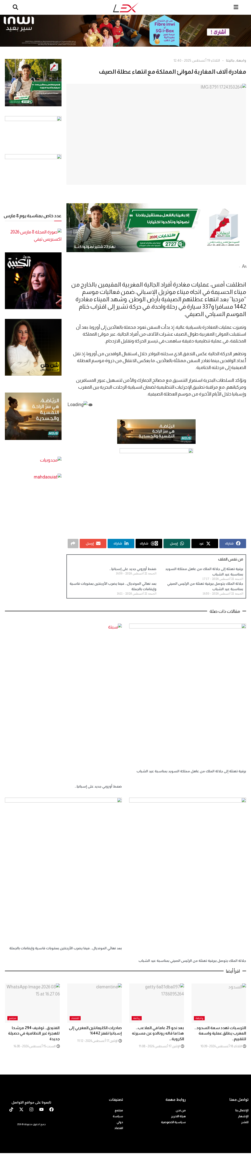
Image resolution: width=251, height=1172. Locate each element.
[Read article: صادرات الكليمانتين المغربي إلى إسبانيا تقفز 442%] (94, 1003)
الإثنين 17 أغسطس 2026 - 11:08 (159, 1046)
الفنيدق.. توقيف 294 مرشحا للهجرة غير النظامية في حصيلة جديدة (34, 1033)
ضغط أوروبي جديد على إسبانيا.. (132, 569)
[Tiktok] (11, 1109)
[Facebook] (51, 1109)
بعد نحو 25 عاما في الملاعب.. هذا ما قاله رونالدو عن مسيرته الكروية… (158, 1033)
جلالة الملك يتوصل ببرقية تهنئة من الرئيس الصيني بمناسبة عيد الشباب (192, 961)
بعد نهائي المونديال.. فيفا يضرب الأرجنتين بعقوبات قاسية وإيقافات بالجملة (65, 948)
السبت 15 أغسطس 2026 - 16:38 (34, 1046)
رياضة (136, 1018)
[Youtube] (41, 1109)
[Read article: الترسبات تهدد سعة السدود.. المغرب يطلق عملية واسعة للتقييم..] (218, 1003)
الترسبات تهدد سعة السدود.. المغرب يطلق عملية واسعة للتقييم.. (220, 1033)
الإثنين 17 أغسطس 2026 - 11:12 (97, 1041)
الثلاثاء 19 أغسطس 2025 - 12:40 (197, 60)
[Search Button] (15, 7)
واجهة (241, 60)
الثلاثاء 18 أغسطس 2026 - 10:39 (221, 1046)
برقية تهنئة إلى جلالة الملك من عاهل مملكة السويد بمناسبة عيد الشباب (191, 771)
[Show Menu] (236, 7)
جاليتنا (230, 60)
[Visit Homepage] (126, 7)
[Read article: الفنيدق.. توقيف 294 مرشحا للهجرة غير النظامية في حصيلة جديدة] (32, 1003)
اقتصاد (75, 1018)
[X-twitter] (21, 1109)
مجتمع (12, 1018)
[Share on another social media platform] (73, 543)
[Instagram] (31, 1109)
